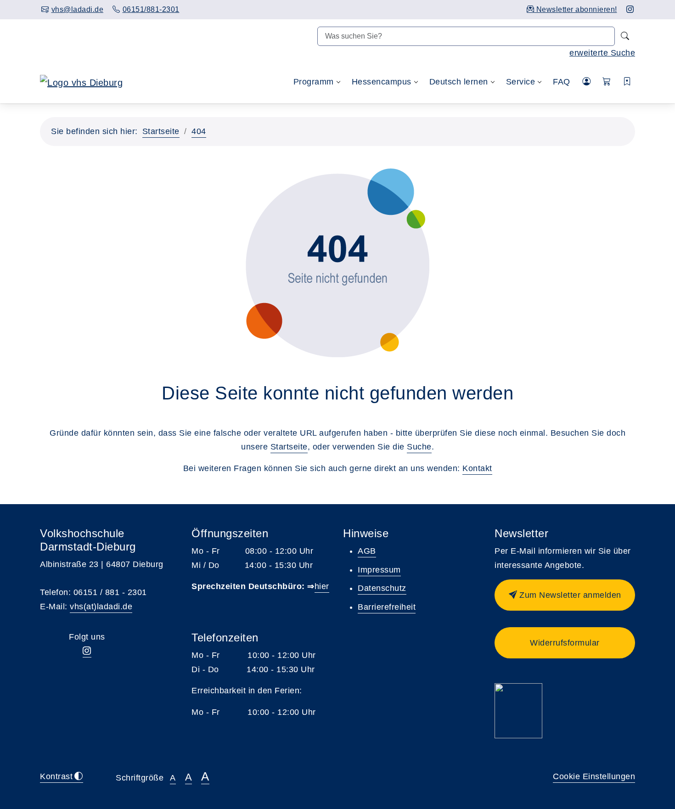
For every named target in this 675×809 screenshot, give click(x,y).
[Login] (587, 81)
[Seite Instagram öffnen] (630, 9)
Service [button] (520, 81)
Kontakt (477, 468)
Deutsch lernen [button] (458, 81)
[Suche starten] (625, 36)
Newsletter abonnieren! (575, 9)
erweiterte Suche (602, 52)
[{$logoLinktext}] (81, 82)
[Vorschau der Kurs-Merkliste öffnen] (627, 82)
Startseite (161, 131)
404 (198, 131)
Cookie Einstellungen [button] (594, 776)
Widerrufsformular (565, 642)
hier (322, 586)
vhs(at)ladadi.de (101, 606)
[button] (607, 82)
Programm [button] (313, 81)
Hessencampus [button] (381, 81)
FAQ (561, 81)
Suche (419, 446)
